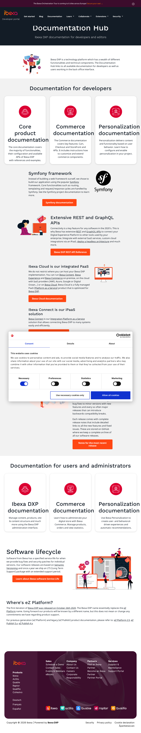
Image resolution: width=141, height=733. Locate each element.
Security (117, 16)
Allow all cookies (110, 395)
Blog (41, 16)
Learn (69, 16)
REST (78, 231)
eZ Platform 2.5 (122, 620)
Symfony (74, 182)
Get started (29, 16)
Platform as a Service (46, 288)
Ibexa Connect (36, 318)
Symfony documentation (59, 202)
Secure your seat (94, 3)
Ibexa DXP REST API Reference (70, 252)
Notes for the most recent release (92, 444)
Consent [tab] (29, 343)
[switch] (55, 384)
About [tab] (112, 343)
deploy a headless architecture (93, 241)
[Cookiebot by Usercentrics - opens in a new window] (118, 336)
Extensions (101, 16)
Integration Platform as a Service (67, 318)
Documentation (55, 16)
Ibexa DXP (34, 291)
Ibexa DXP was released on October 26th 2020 (52, 608)
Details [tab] (70, 343)
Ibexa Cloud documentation (47, 298)
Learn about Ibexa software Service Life (37, 578)
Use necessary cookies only (70, 395)
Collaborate (84, 16)
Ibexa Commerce (54, 278)
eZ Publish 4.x (26, 623)
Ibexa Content (66, 274)
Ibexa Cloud (51, 284)
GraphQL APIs (93, 231)
